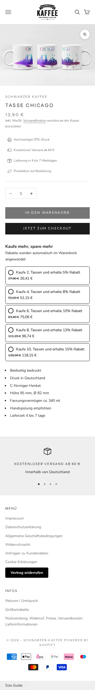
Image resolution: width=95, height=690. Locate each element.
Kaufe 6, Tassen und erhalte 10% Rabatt (49, 310)
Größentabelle (17, 609)
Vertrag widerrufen (27, 572)
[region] (47, 461)
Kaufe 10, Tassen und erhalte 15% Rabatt (50, 349)
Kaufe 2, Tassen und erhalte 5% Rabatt (48, 272)
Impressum (14, 518)
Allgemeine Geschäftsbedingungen (34, 535)
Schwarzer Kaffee (26, 97)
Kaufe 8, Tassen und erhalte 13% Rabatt (49, 330)
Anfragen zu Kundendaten (26, 553)
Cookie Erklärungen (21, 561)
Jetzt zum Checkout (47, 228)
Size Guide (13, 685)
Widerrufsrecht (17, 544)
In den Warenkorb (47, 212)
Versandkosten (34, 120)
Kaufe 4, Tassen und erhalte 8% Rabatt (48, 291)
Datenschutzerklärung (23, 527)
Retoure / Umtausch (21, 600)
